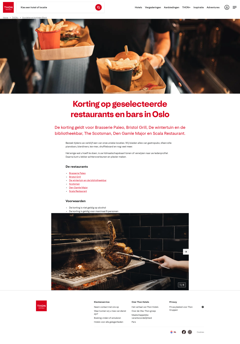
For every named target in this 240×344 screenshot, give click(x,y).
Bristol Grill (75, 177)
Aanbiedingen (171, 7)
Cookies (200, 332)
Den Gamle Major (78, 187)
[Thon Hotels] (8, 7)
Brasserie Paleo (77, 173)
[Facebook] (184, 332)
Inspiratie (199, 7)
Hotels (138, 7)
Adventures (213, 7)
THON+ (186, 7)
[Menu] (234, 7)
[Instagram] (190, 332)
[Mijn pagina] (226, 7)
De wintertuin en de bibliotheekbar (87, 180)
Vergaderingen (153, 7)
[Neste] (186, 252)
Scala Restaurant (78, 191)
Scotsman (74, 184)
